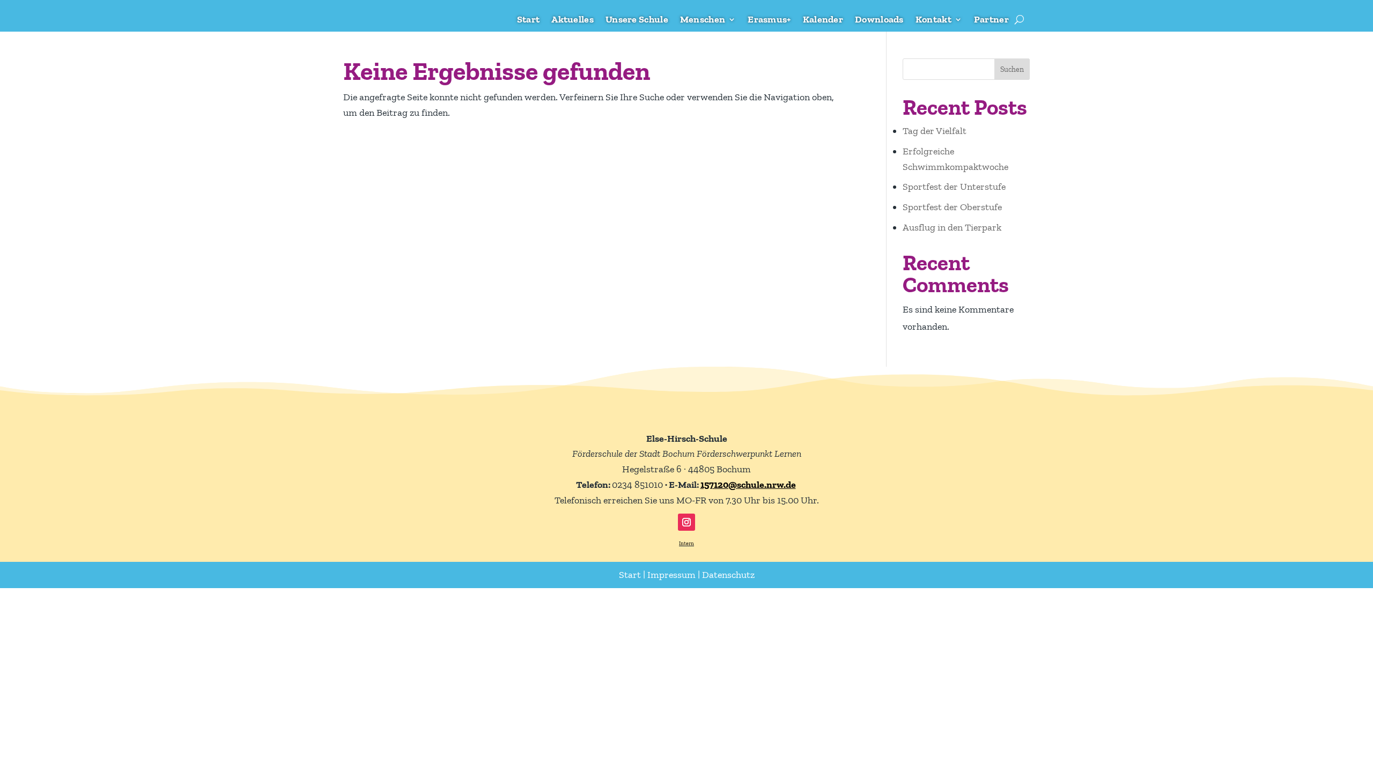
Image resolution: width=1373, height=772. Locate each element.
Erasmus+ (769, 20)
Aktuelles (572, 20)
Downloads (879, 20)
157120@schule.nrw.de (748, 485)
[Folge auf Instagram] (686, 522)
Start (528, 20)
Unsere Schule (637, 20)
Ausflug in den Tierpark (952, 227)
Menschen (702, 20)
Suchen (1012, 69)
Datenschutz (728, 575)
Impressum (671, 575)
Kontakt (933, 20)
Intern (686, 543)
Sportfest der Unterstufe (954, 186)
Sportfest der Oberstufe (952, 207)
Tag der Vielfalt (934, 131)
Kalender (823, 20)
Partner (991, 20)
